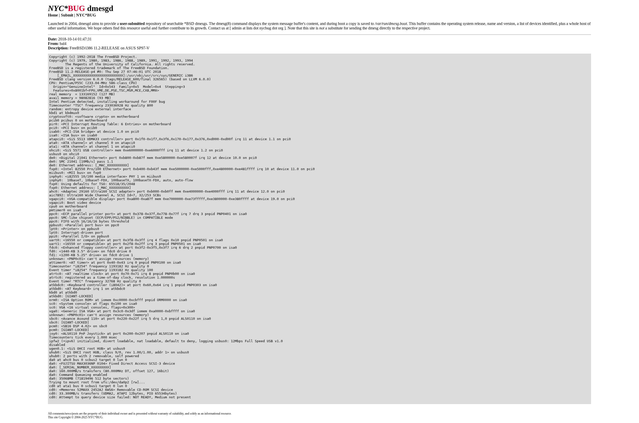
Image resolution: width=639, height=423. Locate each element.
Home (53, 15)
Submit (67, 15)
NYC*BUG (86, 15)
